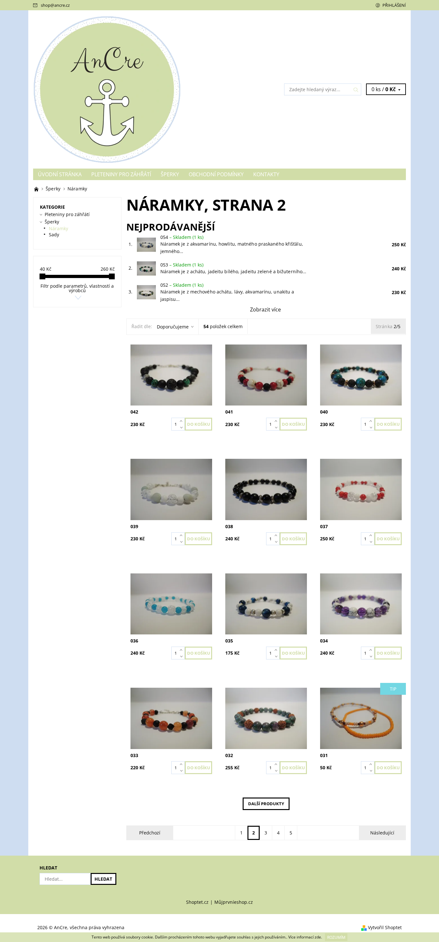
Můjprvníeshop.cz (233, 902)
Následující (382, 833)
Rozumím (336, 937)
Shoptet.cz (197, 902)
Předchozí (149, 833)
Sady (54, 234)
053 (181, 265)
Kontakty (266, 174)
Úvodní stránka (60, 174)
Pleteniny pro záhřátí (121, 174)
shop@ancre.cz (55, 5)
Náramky (58, 228)
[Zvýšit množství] (182, 421)
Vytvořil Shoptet (385, 928)
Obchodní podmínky (216, 174)
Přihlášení (394, 5)
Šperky (170, 174)
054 (181, 237)
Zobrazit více (265, 309)
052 (181, 285)
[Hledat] (356, 89)
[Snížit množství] (182, 427)
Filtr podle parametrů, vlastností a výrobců (77, 288)
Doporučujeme (173, 327)
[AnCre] (107, 88)
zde (318, 937)
